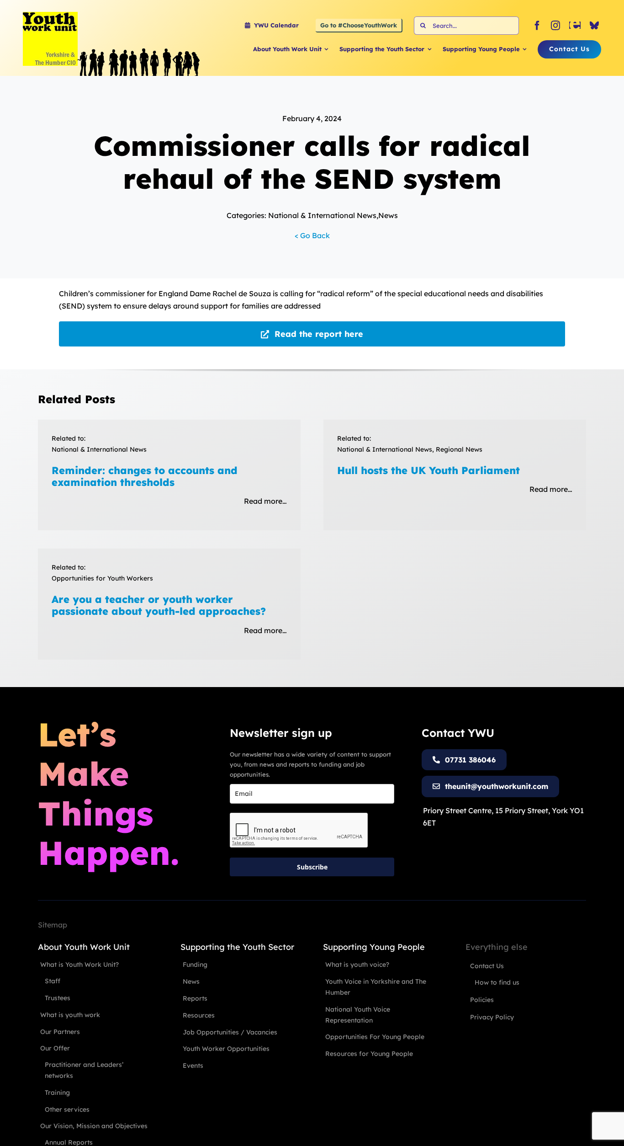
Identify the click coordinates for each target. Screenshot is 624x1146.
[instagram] (555, 25)
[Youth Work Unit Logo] (50, 15)
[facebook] (537, 25)
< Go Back (312, 235)
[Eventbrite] (575, 25)
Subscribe (312, 867)
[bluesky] (594, 25)
